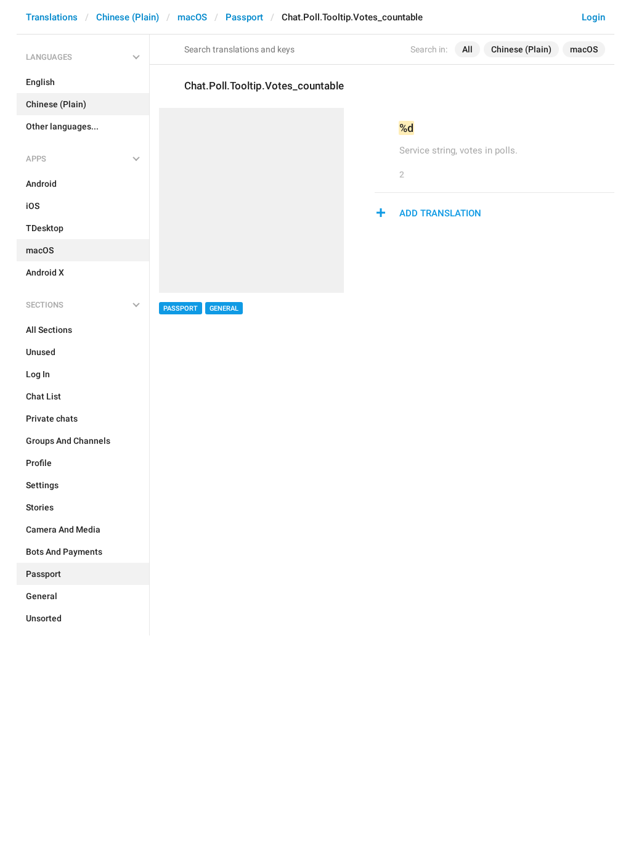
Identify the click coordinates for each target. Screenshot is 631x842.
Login (593, 17)
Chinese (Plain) (127, 17)
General (224, 309)
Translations (52, 17)
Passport (244, 17)
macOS (192, 17)
